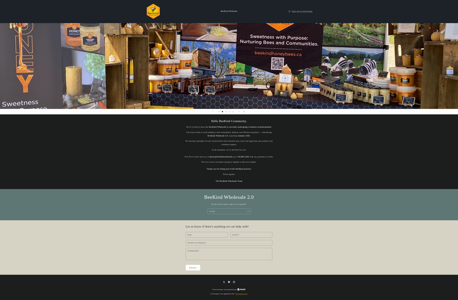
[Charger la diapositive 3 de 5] (226, 111)
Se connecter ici (241, 294)
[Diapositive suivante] (239, 111)
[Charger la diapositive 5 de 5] (233, 111)
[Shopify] (241, 289)
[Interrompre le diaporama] (245, 111)
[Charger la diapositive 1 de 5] (219, 111)
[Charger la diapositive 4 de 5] (229, 111)
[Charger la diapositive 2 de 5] (222, 111)
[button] (300, 11)
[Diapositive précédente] (213, 111)
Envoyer (193, 268)
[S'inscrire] (247, 211)
